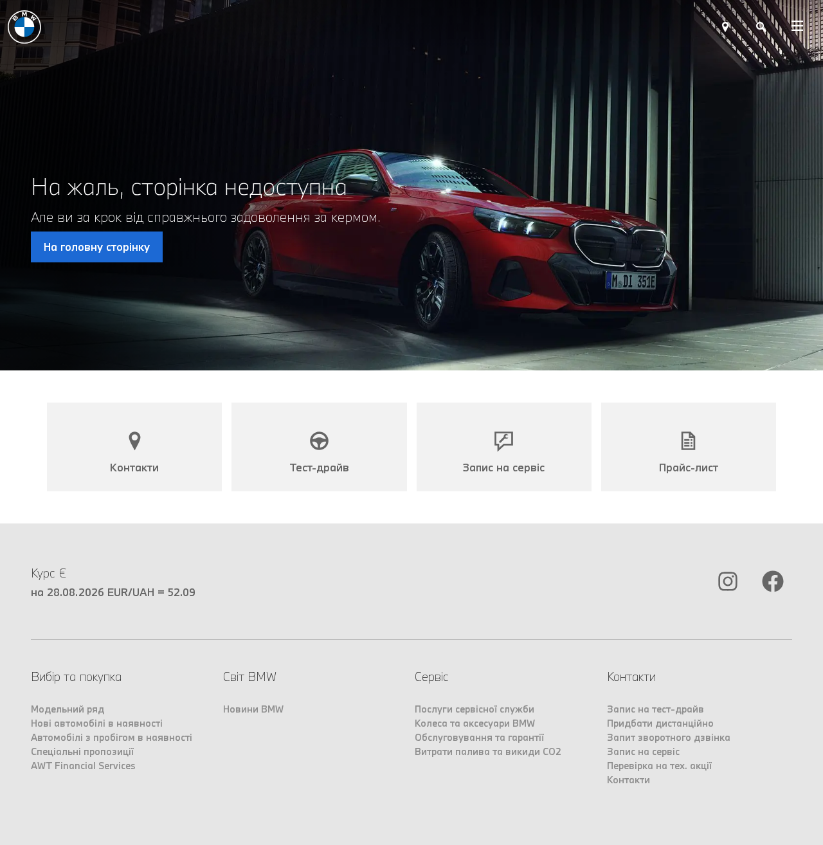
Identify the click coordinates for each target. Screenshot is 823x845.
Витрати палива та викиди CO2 (488, 751)
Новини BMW (253, 709)
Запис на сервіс (643, 751)
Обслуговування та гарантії (479, 737)
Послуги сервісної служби (474, 709)
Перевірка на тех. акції (659, 765)
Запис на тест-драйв (655, 709)
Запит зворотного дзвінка (668, 737)
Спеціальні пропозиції (82, 751)
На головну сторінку (97, 246)
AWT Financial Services (83, 765)
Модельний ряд (67, 709)
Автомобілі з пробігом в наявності (111, 737)
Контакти (628, 780)
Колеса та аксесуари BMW (475, 723)
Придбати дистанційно (660, 723)
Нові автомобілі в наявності (97, 723)
